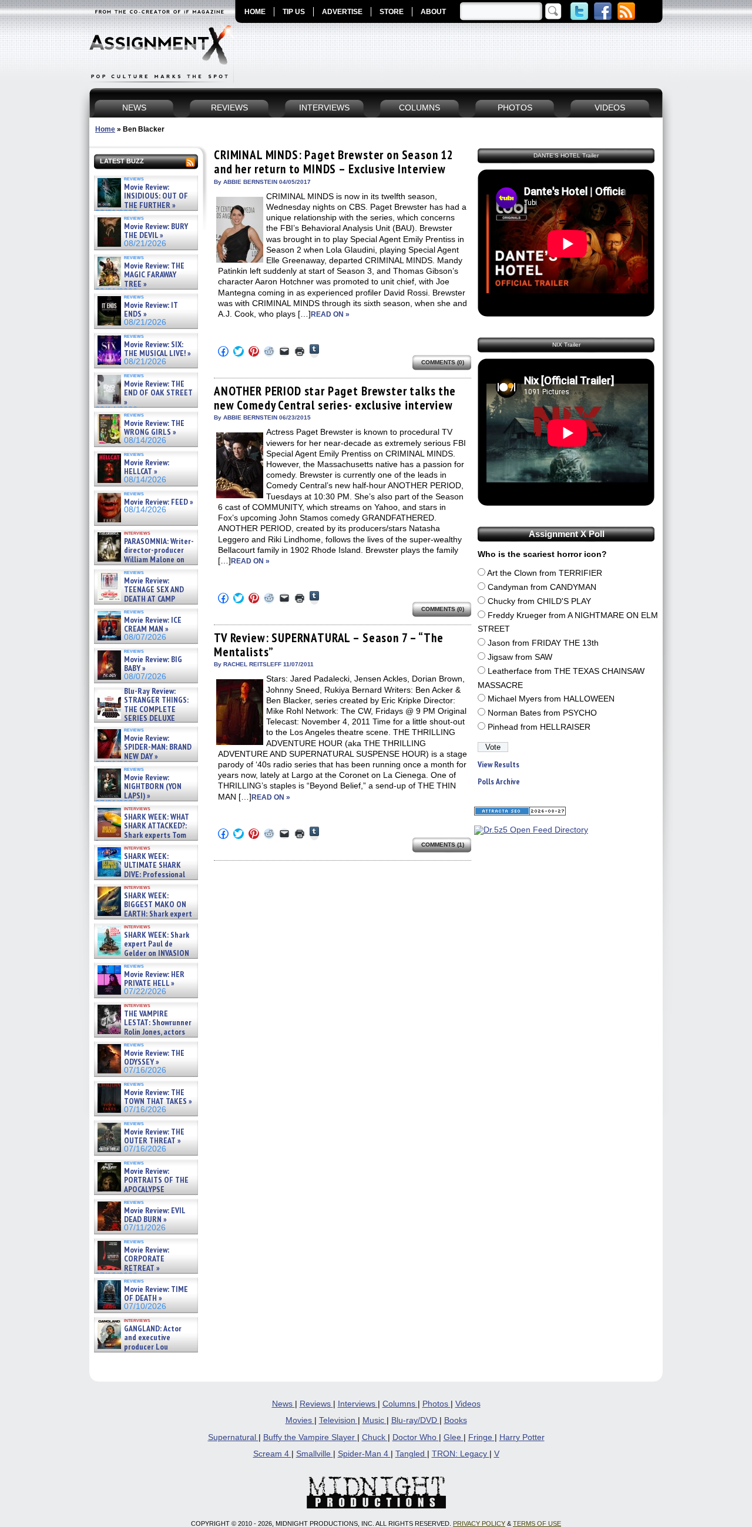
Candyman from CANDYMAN (542, 587)
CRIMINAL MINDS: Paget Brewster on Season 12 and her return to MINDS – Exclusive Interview (334, 162)
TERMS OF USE (537, 1523)
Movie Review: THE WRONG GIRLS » (154, 428)
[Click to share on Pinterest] (254, 351)
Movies (300, 1420)
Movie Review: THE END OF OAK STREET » (158, 393)
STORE (392, 12)
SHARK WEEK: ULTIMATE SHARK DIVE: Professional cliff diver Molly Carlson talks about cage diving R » (144, 874)
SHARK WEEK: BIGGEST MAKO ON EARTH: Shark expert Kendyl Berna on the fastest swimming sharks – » (143, 914)
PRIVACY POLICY (479, 1523)
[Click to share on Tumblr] (314, 351)
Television (338, 1420)
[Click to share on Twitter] (238, 351)
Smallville (314, 1453)
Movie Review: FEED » (158, 502)
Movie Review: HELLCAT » (146, 467)
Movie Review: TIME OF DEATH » (156, 1294)
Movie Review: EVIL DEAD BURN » (154, 1215)
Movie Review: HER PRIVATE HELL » (154, 979)
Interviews (358, 1404)
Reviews (316, 1404)
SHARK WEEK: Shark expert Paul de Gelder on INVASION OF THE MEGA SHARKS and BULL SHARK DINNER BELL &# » (143, 958)
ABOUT (433, 12)
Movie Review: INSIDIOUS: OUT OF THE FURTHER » (156, 196)
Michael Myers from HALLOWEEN (551, 698)
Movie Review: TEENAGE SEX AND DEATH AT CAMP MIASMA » (139, 594)
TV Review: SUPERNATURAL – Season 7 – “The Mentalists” (328, 645)
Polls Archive (499, 781)
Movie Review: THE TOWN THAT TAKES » (158, 1097)
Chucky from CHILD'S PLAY (539, 601)
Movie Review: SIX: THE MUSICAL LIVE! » (157, 349)
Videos (468, 1404)
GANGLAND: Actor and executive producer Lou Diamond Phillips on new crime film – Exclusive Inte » (144, 1347)
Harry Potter (522, 1437)
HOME (255, 12)
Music (374, 1420)
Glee (454, 1437)
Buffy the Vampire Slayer (310, 1437)
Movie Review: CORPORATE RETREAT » (146, 1259)
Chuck (375, 1437)
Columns (400, 1404)
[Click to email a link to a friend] (284, 351)
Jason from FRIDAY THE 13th (543, 643)
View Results (498, 764)
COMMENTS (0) (442, 362)
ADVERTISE (342, 12)
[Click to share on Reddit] (269, 351)
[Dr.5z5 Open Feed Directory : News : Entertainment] (531, 829)
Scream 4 (272, 1453)
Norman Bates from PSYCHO (542, 713)
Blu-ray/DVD (415, 1420)
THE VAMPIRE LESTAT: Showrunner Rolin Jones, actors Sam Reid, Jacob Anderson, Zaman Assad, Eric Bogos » (143, 1032)
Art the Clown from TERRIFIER (544, 573)
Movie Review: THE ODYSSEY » (154, 1058)
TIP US (294, 12)
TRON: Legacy (460, 1453)
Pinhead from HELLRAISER (539, 727)
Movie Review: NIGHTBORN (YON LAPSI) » (153, 786)
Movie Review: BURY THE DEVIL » (156, 231)
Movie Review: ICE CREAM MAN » (153, 625)
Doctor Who (415, 1437)
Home (105, 129)
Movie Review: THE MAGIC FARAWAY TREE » (154, 274)
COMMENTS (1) (442, 844)
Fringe (481, 1437)
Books (455, 1420)
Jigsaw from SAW (520, 657)
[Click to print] (299, 351)
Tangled (411, 1453)
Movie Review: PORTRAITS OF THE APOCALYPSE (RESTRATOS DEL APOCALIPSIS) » (142, 1189)
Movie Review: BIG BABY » (153, 664)
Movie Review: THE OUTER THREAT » (154, 1136)
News (283, 1404)
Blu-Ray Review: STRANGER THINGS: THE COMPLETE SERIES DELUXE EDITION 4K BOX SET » (142, 709)
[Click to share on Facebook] (223, 351)
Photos (436, 1404)
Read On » (330, 314)
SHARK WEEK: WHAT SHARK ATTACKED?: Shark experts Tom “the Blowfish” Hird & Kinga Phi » (142, 835)
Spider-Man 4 (364, 1453)
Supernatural (233, 1437)
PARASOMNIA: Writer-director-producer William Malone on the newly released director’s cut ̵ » (144, 559)
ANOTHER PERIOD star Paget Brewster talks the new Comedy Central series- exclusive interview (335, 398)
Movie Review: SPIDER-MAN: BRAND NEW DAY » (158, 747)
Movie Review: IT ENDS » (151, 310)
